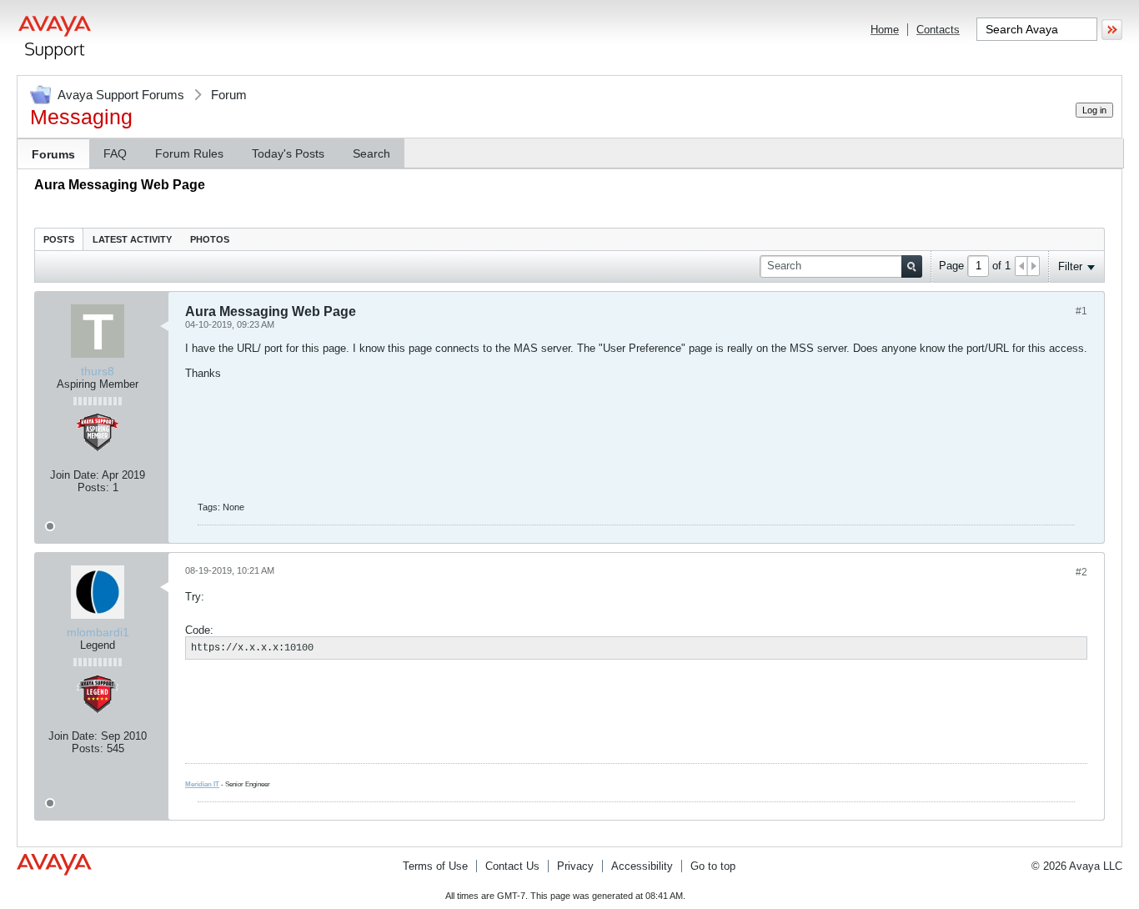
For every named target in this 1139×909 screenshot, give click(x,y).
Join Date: (74, 475)
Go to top (712, 866)
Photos (209, 239)
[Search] (911, 266)
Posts (58, 239)
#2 (1081, 572)
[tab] (58, 239)
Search (371, 153)
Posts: (93, 487)
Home (885, 29)
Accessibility (642, 866)
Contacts (938, 29)
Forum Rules (189, 153)
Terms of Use (435, 866)
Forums (53, 154)
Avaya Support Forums (121, 95)
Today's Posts (288, 153)
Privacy (575, 866)
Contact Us (512, 866)
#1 (1081, 311)
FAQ (115, 153)
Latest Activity (132, 239)
